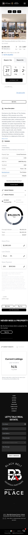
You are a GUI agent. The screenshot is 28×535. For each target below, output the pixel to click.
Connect (14, 411)
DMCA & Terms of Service (18, 533)
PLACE (23, 516)
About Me (14, 408)
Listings (14, 398)
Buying (14, 400)
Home (14, 395)
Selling (14, 402)
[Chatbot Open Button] (23, 530)
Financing (14, 404)
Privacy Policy (8, 533)
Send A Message (14, 455)
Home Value (14, 406)
